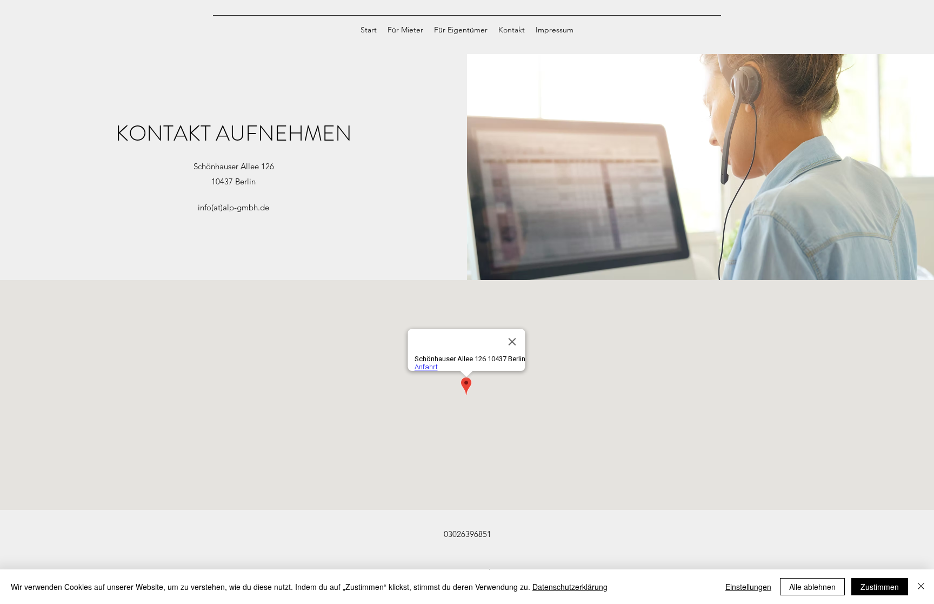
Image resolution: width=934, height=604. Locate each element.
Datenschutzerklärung (570, 586)
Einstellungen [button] (748, 586)
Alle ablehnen (812, 586)
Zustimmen (879, 586)
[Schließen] (921, 586)
